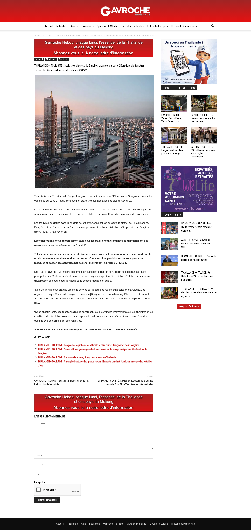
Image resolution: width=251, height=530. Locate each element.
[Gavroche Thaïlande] (125, 11)
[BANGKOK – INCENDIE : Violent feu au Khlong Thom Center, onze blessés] (174, 103)
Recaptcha (39, 482)
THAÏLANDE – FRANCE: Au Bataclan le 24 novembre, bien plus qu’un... (197, 276)
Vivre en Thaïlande (132, 26)
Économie (86, 26)
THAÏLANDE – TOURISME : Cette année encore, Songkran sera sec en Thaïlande (77, 357)
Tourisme (63, 59)
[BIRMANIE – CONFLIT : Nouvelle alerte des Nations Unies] (169, 260)
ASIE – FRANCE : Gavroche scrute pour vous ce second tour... (196, 243)
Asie (73, 26)
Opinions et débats (107, 26)
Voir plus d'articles (188, 306)
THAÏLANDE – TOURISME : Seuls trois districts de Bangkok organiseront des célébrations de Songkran (89, 65)
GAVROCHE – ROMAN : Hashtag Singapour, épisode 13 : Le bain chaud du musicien (61, 382)
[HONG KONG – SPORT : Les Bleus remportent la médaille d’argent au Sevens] (169, 228)
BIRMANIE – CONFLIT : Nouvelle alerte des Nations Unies (198, 258)
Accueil (49, 26)
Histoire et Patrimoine (183, 26)
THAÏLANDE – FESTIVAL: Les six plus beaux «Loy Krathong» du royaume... (199, 292)
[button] (212, 26)
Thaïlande (60, 26)
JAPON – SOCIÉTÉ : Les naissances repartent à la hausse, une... (203, 118)
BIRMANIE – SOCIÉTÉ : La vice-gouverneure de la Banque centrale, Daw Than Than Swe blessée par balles (125, 382)
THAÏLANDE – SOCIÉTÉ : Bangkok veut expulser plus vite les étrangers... (172, 150)
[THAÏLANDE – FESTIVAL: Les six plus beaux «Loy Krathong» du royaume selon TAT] (169, 293)
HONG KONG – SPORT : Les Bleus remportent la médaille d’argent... (196, 227)
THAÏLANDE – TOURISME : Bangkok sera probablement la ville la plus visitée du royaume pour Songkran (88, 345)
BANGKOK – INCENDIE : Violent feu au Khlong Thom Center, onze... (172, 118)
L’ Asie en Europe (156, 26)
